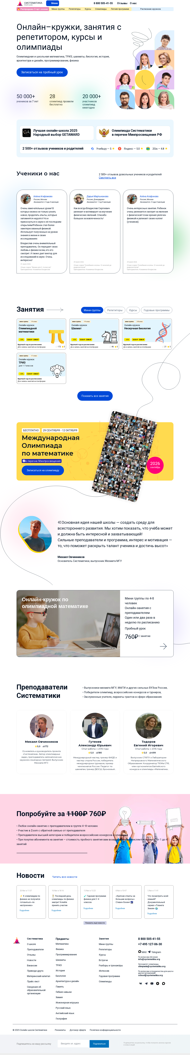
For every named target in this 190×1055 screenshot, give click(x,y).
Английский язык (65, 1013)
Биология (61, 975)
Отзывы (122, 3)
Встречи (103, 960)
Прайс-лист (33, 981)
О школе (31, 944)
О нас (133, 3)
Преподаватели (35, 949)
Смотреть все (107, 177)
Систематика (35, 938)
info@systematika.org (149, 959)
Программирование (66, 954)
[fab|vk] (140, 983)
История (60, 970)
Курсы (88, 9)
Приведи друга (35, 970)
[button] (52, 3)
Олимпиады (101, 9)
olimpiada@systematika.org (151, 966)
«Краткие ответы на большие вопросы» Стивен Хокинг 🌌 (125, 899)
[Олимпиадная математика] (95, 623)
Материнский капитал (38, 976)
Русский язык (63, 1008)
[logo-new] (20, 3)
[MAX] (140, 952)
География (61, 1018)
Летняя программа (120, 9)
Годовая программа (109, 976)
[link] (41, 334)
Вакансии (32, 965)
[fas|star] (157, 983)
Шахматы (61, 959)
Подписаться (99, 1044)
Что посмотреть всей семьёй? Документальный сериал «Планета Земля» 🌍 (158, 902)
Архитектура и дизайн (67, 981)
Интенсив (104, 970)
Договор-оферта (78, 1030)
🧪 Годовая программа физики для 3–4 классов (95, 899)
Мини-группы (58, 9)
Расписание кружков (150, 9)
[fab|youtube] (152, 983)
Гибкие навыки (64, 991)
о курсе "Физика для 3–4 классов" (38, 267)
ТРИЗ (59, 965)
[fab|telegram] (146, 983)
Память (60, 986)
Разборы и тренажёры (111, 965)
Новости (31, 960)
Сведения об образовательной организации (36, 990)
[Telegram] (149, 952)
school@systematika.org (150, 975)
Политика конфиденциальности (105, 1030)
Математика (62, 943)
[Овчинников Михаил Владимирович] (41, 742)
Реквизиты (60, 1030)
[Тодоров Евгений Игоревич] (148, 742)
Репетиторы (75, 9)
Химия (59, 997)
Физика (60, 949)
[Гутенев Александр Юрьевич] (95, 742)
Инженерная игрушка (67, 1002)
